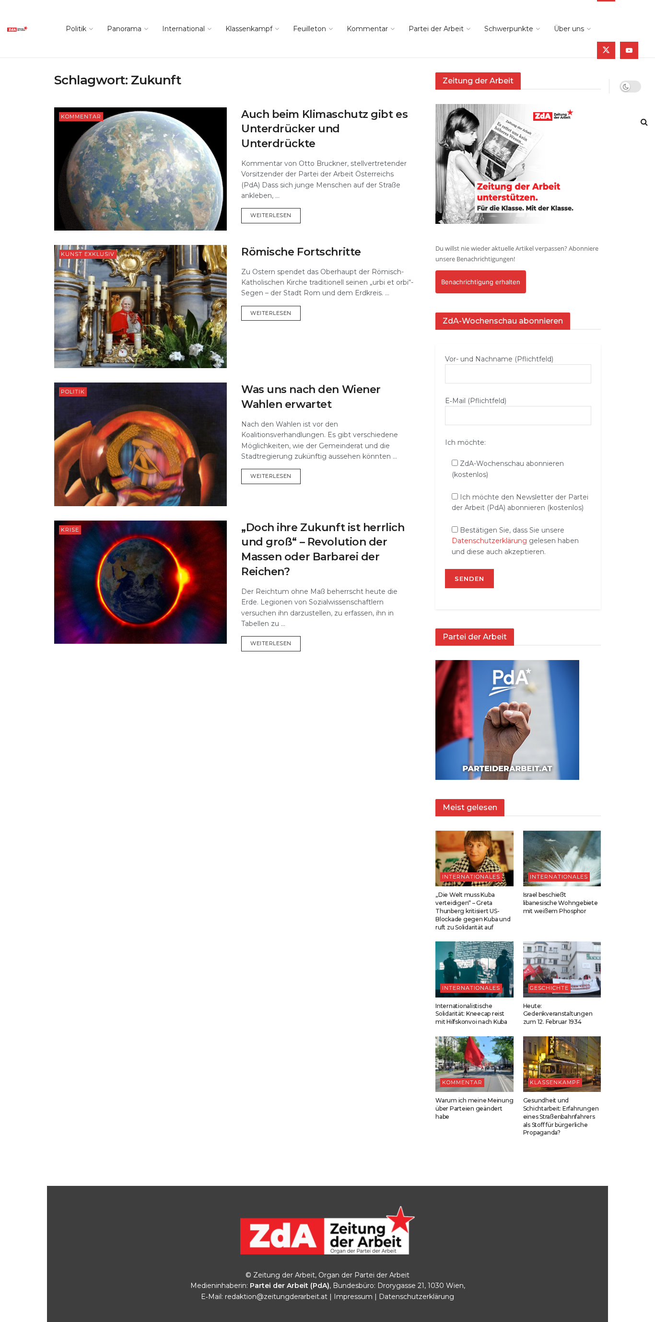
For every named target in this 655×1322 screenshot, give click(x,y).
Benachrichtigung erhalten (480, 282)
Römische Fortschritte (301, 251)
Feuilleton (309, 28)
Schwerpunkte (508, 28)
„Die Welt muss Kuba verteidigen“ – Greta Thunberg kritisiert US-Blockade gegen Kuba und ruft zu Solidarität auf (472, 910)
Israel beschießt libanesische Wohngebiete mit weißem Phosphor (560, 903)
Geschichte (549, 988)
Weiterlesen (275, 215)
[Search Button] (644, 122)
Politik (76, 28)
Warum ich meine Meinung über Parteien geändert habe (474, 1108)
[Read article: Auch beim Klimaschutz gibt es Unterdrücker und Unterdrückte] (140, 169)
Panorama (124, 28)
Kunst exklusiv (88, 254)
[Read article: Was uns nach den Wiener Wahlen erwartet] (140, 444)
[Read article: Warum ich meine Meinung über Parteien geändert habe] (474, 1064)
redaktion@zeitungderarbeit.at (276, 1296)
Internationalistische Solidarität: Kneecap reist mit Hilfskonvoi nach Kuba (471, 1014)
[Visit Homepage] (26, 29)
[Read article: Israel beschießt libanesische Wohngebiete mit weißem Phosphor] (562, 858)
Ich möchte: (465, 442)
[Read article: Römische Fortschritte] (140, 306)
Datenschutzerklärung (489, 540)
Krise (70, 529)
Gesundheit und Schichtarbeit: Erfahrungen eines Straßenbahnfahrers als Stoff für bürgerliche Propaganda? (561, 1116)
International (183, 28)
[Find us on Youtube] (629, 50)
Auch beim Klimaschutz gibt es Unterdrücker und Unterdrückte (324, 129)
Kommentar (367, 28)
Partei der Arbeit (436, 28)
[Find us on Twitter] (606, 50)
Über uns (569, 28)
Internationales (471, 876)
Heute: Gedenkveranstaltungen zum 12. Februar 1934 (558, 1014)
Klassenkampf (248, 28)
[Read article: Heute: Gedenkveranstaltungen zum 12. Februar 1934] (562, 969)
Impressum (353, 1296)
